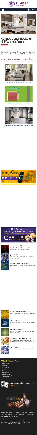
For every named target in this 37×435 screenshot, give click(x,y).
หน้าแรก (3, 412)
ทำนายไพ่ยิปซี (5, 363)
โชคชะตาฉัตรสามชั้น (7, 376)
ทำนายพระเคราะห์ (6, 372)
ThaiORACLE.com (26, 422)
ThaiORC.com (17, 422)
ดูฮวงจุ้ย (3, 59)
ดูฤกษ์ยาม (17, 412)
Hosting (11, 424)
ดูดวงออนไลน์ (9, 412)
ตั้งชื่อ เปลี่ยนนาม (9, 414)
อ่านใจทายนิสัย (29, 414)
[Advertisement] (18, 148)
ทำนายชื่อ (4, 371)
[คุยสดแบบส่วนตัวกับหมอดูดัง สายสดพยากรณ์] (18, 235)
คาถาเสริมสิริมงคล (5, 416)
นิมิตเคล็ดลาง (24, 412)
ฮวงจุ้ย (31, 412)
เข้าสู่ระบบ (32, 9)
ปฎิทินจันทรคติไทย (19, 414)
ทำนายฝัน (4, 369)
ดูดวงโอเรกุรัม (5, 367)
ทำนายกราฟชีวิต (6, 374)
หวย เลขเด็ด (14, 416)
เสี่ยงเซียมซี (5, 365)
